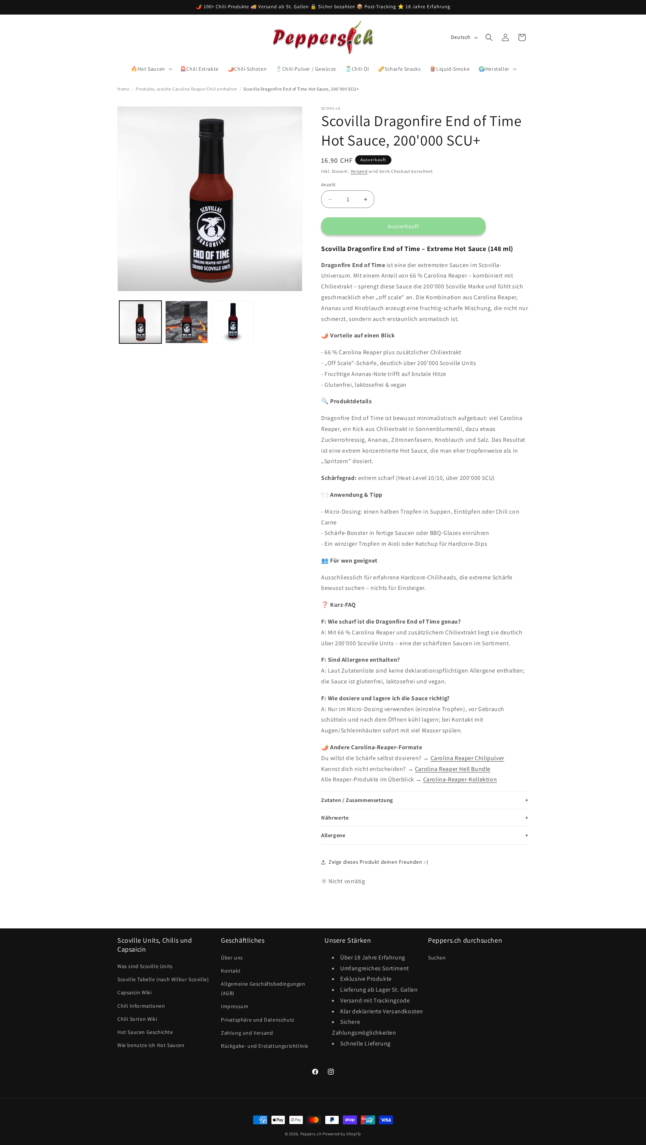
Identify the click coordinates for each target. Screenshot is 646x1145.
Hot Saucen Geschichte (145, 1031)
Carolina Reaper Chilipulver (467, 758)
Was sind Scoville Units (145, 966)
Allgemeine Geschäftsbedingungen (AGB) (263, 988)
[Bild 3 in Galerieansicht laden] (233, 322)
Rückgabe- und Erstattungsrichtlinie (264, 1045)
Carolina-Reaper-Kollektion (460, 779)
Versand (359, 171)
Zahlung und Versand (247, 1032)
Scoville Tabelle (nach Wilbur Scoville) (163, 979)
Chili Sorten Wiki (137, 1018)
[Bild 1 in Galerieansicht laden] (140, 322)
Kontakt (230, 970)
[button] (150, 69)
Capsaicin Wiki (134, 992)
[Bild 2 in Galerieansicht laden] (186, 322)
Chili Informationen (141, 1005)
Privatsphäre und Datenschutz (258, 1019)
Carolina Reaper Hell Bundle (452, 769)
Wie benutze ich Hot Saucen (151, 1045)
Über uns (232, 957)
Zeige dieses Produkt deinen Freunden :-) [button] (378, 861)
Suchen (437, 957)
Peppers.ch (311, 1133)
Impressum (234, 1006)
